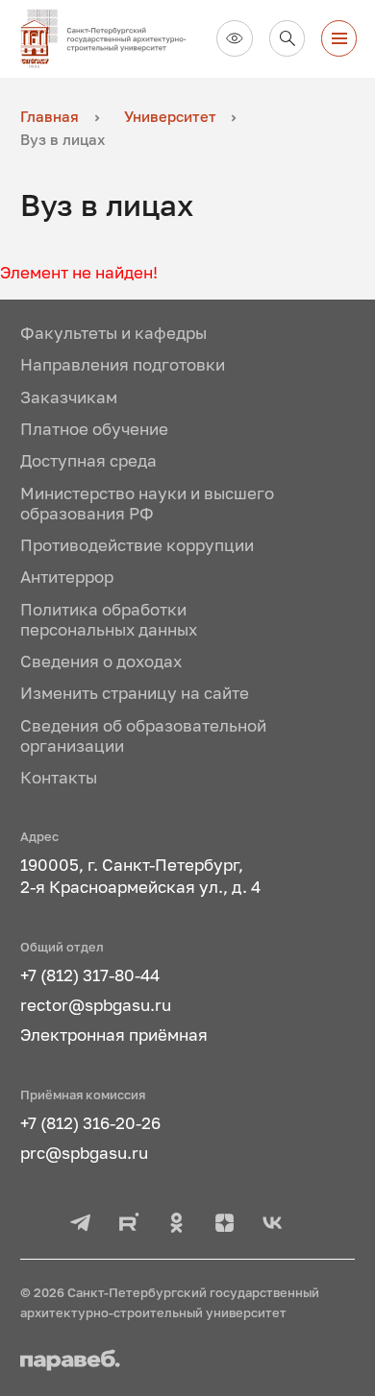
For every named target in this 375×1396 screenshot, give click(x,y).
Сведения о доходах (101, 661)
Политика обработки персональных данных (108, 619)
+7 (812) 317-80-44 (90, 975)
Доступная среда (88, 460)
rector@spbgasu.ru (95, 1005)
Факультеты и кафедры (113, 333)
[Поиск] (287, 38)
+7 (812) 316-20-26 (90, 1123)
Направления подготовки (122, 364)
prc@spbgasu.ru (84, 1153)
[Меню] (339, 38)
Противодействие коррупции (137, 545)
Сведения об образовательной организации (143, 736)
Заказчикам (68, 397)
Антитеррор (66, 577)
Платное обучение (94, 429)
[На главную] (110, 39)
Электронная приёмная (114, 1035)
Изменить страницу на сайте (134, 693)
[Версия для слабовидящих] (234, 38)
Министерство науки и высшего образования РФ (147, 503)
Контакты (58, 777)
